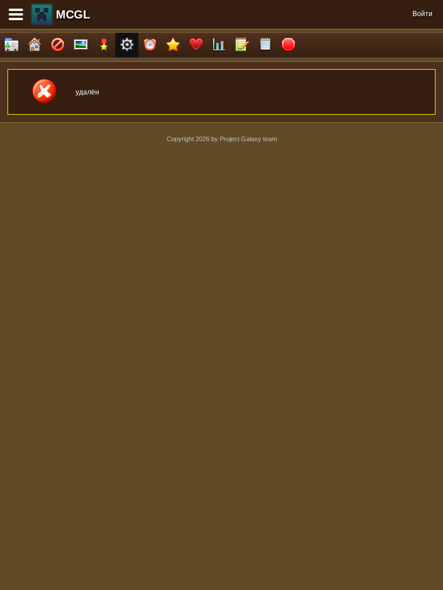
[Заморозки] (150, 45)
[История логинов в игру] (242, 45)
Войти (422, 14)
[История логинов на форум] (265, 45)
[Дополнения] (126, 45)
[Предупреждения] (288, 45)
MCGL (73, 14)
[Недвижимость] (34, 45)
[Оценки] (173, 45)
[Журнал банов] (57, 45)
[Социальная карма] (219, 45)
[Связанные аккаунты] (196, 45)
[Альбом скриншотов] (80, 45)
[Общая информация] (11, 45)
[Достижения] (103, 45)
